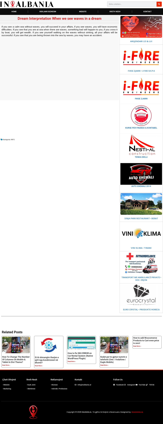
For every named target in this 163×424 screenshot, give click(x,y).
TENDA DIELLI (141, 157)
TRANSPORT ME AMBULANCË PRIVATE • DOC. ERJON (141, 278)
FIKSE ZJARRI (141, 98)
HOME (13, 12)
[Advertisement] (59, 70)
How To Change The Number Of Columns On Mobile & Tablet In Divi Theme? (16, 359)
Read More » (6, 365)
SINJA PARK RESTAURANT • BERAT (141, 218)
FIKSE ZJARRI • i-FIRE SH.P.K (141, 71)
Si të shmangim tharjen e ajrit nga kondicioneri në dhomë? (47, 360)
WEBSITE (82, 12)
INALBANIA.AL (137, 412)
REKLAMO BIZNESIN (47, 12)
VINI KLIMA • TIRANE (141, 248)
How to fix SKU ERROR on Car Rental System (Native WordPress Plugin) (80, 356)
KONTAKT (147, 12)
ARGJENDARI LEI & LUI (141, 41)
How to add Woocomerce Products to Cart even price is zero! (146, 340)
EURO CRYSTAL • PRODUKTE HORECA (141, 309)
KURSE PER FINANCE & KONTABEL (141, 128)
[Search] (159, 4)
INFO (13, 139)
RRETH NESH (115, 12)
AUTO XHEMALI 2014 (141, 186)
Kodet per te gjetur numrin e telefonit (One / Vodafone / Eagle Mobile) (113, 359)
